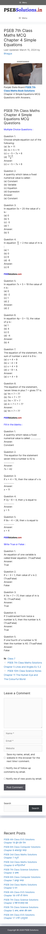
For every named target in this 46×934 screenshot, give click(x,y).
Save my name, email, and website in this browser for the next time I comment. (23, 758)
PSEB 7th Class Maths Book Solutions (20, 89)
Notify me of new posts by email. (24, 778)
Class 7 (11, 658)
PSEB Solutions (31, 930)
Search (7, 803)
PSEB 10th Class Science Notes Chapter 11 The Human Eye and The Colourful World (22, 675)
